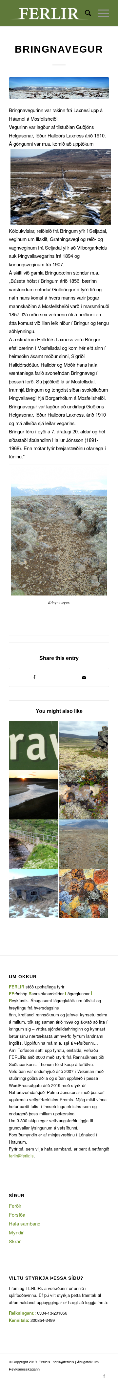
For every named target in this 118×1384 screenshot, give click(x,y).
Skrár (15, 1241)
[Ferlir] (49, 13)
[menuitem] (84, 13)
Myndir (16, 1232)
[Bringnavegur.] (59, 88)
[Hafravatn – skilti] (33, 745)
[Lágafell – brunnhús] (33, 893)
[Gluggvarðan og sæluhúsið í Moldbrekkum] (83, 794)
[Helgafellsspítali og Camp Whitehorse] (33, 844)
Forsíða (17, 1214)
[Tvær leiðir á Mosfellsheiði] (83, 844)
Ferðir (15, 1205)
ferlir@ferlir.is (21, 1156)
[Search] (84, 13)
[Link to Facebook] (104, 1376)
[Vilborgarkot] (33, 794)
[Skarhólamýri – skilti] (83, 893)
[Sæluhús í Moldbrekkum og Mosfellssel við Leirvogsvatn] (83, 745)
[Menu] (100, 13)
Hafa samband (24, 1223)
